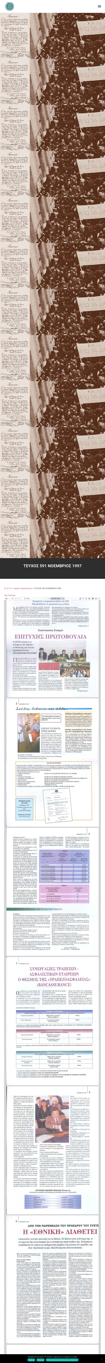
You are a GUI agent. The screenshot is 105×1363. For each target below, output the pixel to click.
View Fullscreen (9, 595)
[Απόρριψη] (101, 1358)
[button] (99, 6)
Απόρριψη (40, 1360)
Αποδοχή (31, 1360)
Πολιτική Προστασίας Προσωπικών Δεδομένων (62, 1360)
